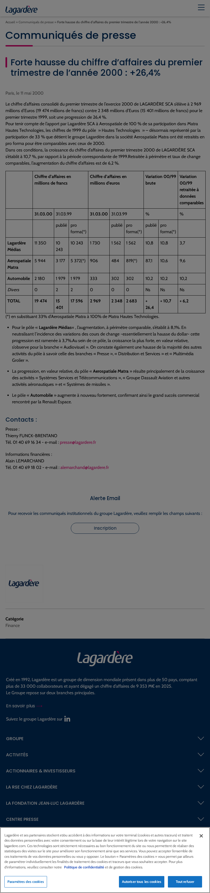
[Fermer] (201, 836)
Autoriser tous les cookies (141, 881)
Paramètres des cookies (25, 881)
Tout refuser (185, 881)
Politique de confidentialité (84, 867)
